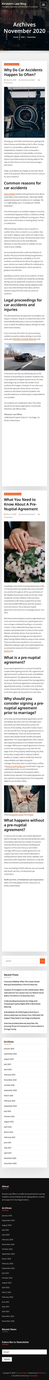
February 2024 (9, 1101)
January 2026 (9, 1048)
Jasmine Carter (18, 815)
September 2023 (10, 1106)
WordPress (41, 1373)
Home (15, 37)
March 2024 (8, 1095)
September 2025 (10, 1054)
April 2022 (8, 1127)
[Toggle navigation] (43, 4)
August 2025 (9, 1059)
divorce (7, 651)
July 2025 (7, 1064)
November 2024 (10, 1080)
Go (42, 961)
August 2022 (9, 1121)
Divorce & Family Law (13, 494)
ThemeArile (33, 1376)
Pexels (30, 815)
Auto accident (9, 194)
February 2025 (9, 1074)
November (31, 37)
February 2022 (9, 1137)
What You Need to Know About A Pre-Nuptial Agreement (21, 504)
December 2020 (10, 1158)
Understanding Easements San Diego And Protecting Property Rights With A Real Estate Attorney (22, 1004)
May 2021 (7, 1148)
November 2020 (10, 1163)
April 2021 (8, 1153)
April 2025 (8, 1069)
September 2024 (10, 1090)
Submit (7, 1359)
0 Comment (8, 83)
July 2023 (7, 1111)
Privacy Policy (22, 1373)
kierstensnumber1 (28, 80)
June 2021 (7, 1142)
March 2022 (8, 1132)
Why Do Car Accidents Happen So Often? (23, 72)
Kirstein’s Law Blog (14, 3)
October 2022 (9, 1116)
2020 (23, 37)
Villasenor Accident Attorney (24, 339)
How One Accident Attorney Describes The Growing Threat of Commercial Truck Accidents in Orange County (24, 1026)
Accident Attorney (11, 64)
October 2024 (9, 1085)
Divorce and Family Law (15, 766)
